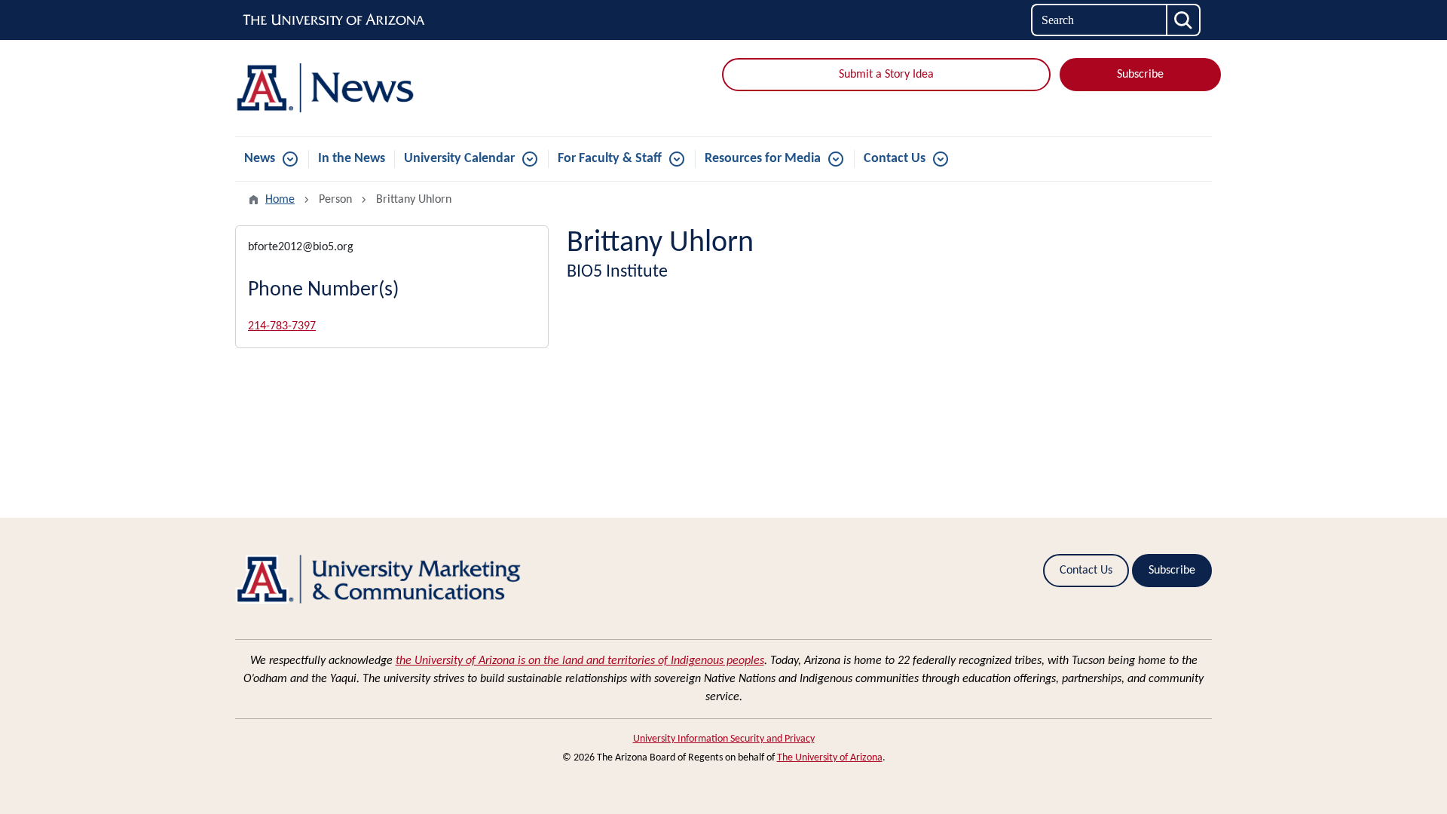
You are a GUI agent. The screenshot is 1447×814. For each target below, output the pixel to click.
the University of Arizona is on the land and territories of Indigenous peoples (580, 661)
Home (280, 200)
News (259, 158)
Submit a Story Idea (886, 75)
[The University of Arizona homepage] (334, 20)
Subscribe (1140, 75)
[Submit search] (1184, 20)
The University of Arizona (830, 758)
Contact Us (894, 158)
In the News (351, 158)
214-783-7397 (282, 326)
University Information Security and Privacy (724, 739)
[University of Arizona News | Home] (392, 88)
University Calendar (459, 158)
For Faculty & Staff (610, 158)
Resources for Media (763, 158)
